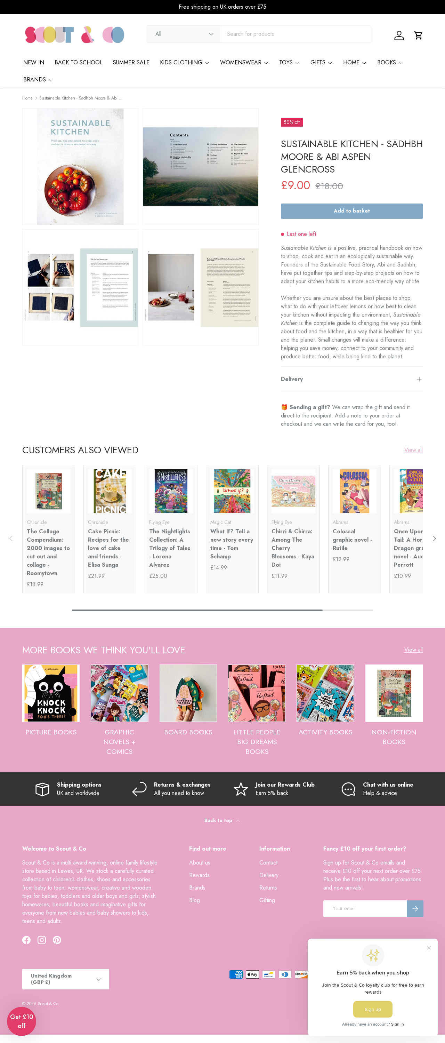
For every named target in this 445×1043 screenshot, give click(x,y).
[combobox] (259, 34)
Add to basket (352, 211)
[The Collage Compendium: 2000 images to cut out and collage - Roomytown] (49, 491)
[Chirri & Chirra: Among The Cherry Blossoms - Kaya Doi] (293, 491)
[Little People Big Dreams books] (256, 693)
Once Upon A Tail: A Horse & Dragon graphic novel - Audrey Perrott (414, 548)
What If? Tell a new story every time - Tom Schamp (231, 543)
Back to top (219, 820)
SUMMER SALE (131, 62)
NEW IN (33, 62)
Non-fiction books (393, 737)
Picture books (50, 732)
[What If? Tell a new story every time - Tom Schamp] (232, 491)
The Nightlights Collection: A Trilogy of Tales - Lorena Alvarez (170, 548)
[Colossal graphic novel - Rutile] (355, 491)
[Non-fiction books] (394, 693)
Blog (194, 900)
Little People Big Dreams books (256, 741)
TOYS (286, 62)
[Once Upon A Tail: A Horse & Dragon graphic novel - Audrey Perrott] (416, 491)
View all (413, 450)
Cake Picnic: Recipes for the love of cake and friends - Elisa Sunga (108, 548)
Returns (268, 888)
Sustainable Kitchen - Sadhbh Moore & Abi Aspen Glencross (81, 98)
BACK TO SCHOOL (79, 62)
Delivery (268, 875)
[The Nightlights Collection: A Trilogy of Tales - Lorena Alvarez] (171, 491)
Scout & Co (48, 1004)
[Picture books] (51, 693)
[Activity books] (325, 693)
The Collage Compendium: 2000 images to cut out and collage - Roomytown (48, 552)
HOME (351, 62)
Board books (188, 732)
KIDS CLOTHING (181, 62)
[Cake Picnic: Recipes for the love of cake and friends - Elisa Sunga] (110, 491)
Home (27, 98)
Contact (268, 863)
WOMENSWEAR (240, 62)
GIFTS (317, 62)
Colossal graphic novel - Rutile (352, 539)
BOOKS (386, 62)
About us (199, 863)
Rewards (199, 875)
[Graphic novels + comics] (119, 693)
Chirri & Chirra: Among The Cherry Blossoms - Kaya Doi (293, 548)
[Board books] (188, 693)
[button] (418, 35)
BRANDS (34, 79)
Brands (197, 888)
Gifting (267, 900)
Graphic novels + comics (119, 741)
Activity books (325, 732)
